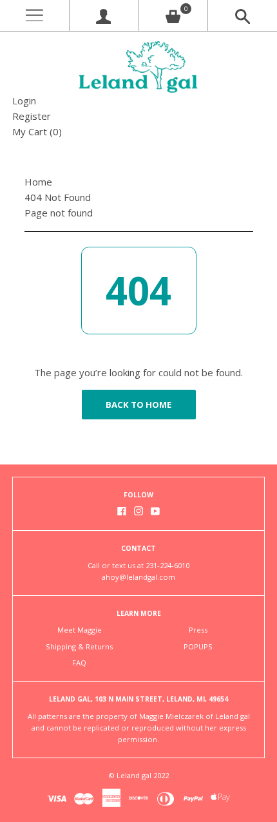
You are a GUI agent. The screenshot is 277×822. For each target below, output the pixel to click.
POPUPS (198, 646)
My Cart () (37, 131)
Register (31, 116)
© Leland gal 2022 (138, 775)
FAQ (79, 662)
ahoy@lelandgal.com (138, 577)
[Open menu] (34, 15)
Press (198, 630)
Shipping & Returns (79, 646)
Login (24, 100)
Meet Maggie (79, 630)
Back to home (138, 404)
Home (38, 181)
